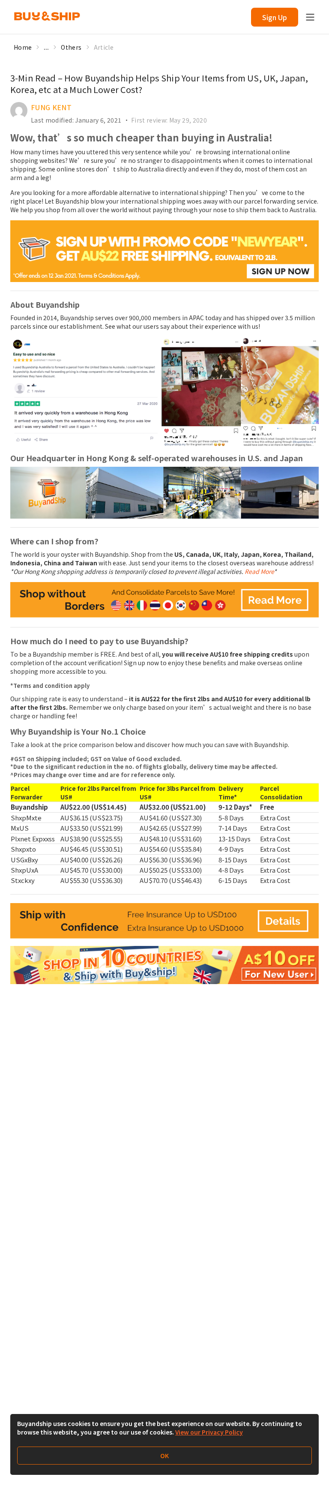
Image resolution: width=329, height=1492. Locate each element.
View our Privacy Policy (209, 1432)
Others (71, 47)
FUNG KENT (51, 107)
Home (23, 47)
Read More (259, 571)
